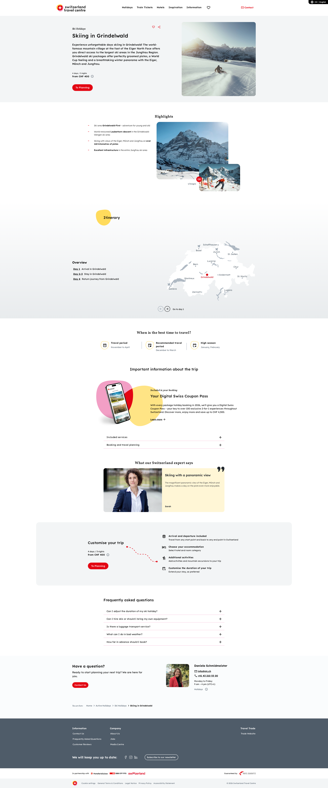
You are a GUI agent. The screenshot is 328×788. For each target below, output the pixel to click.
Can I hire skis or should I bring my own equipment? (137, 618)
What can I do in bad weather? (124, 634)
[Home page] (70, 8)
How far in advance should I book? (127, 641)
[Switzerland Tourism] (136, 773)
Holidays (198, 689)
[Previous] (160, 309)
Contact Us (80, 685)
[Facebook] (125, 757)
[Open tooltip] (92, 76)
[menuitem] (127, 7)
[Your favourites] (209, 8)
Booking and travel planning (123, 444)
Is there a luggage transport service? (128, 626)
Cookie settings (88, 783)
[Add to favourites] (153, 27)
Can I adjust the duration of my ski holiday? (132, 611)
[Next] (167, 309)
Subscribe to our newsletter (161, 757)
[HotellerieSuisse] (99, 773)
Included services (117, 437)
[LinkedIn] (135, 757)
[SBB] (118, 773)
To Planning (82, 87)
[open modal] (199, 179)
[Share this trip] (159, 27)
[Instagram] (130, 757)
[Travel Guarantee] (247, 773)
